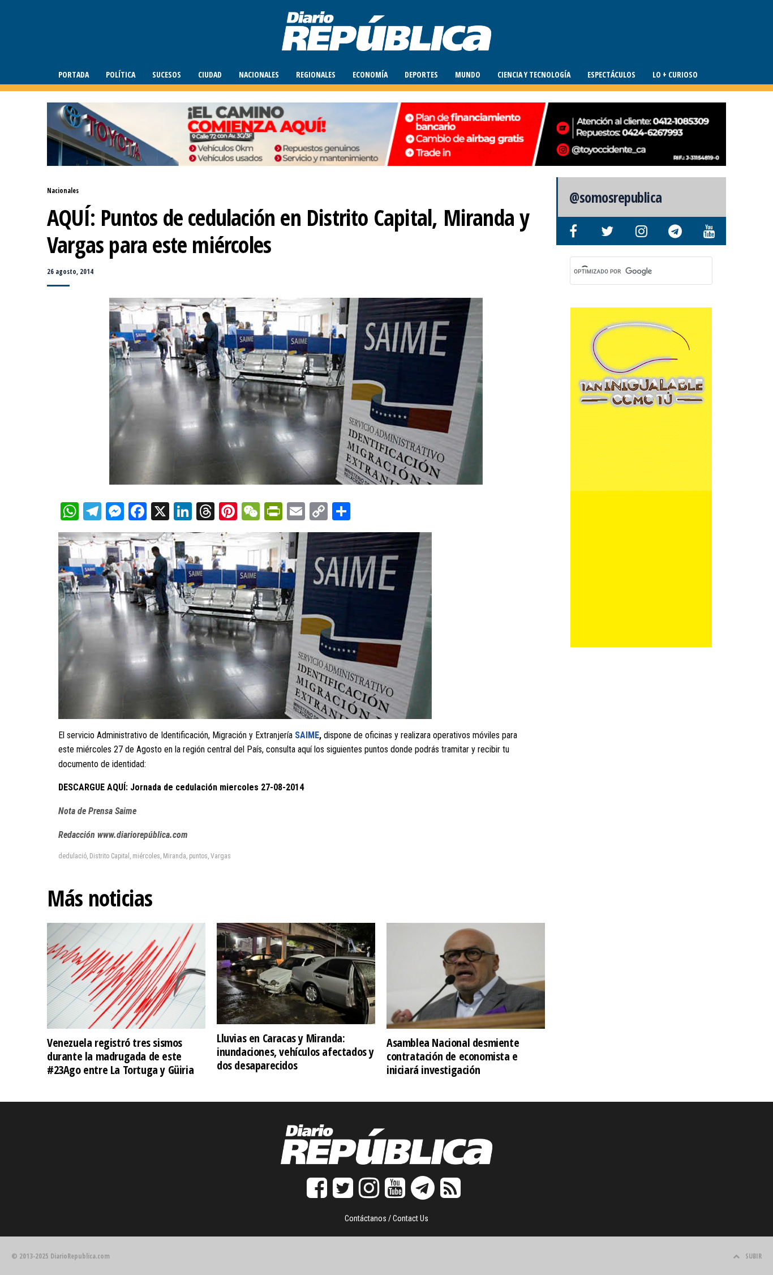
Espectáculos (611, 74)
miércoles (146, 856)
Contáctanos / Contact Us (386, 1218)
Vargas (221, 856)
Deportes (421, 74)
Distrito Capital (109, 856)
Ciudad (210, 74)
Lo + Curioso (675, 74)
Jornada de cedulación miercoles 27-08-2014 (217, 787)
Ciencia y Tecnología (533, 74)
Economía (370, 74)
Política (120, 74)
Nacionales (259, 74)
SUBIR (753, 1256)
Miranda (174, 856)
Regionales (316, 74)
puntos (198, 856)
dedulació (72, 856)
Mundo (467, 74)
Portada (73, 74)
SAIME (306, 735)
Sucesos (166, 74)
